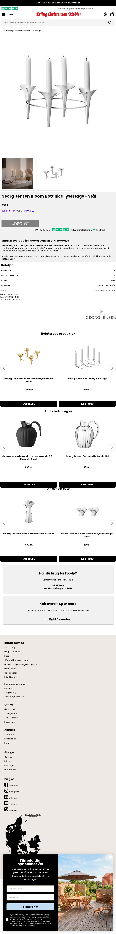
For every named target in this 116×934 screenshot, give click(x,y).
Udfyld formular (58, 619)
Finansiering (10, 668)
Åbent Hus (9, 734)
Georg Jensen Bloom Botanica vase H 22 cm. (28, 533)
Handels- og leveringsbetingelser (21, 664)
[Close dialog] (110, 856)
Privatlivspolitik (11, 677)
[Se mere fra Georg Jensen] (101, 314)
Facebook (13, 785)
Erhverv (8, 688)
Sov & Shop (10, 647)
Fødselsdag (10, 739)
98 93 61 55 (58, 585)
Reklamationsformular (15, 684)
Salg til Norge (10, 692)
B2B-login (9, 765)
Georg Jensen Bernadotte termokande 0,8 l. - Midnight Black (28, 458)
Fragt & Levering (12, 651)
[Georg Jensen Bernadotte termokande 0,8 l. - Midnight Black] (28, 434)
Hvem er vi (9, 709)
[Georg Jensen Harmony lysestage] (87, 356)
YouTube (12, 804)
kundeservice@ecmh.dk (58, 588)
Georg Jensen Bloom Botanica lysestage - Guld (28, 380)
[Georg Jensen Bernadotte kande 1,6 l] (87, 434)
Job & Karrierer (11, 717)
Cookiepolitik (10, 673)
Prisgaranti (9, 722)
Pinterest (12, 810)
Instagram (13, 791)
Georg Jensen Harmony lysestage (87, 378)
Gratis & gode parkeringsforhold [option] (76, 8)
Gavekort (8, 757)
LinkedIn (12, 797)
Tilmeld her (30, 906)
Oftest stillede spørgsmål (16, 660)
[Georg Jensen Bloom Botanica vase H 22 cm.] (28, 512)
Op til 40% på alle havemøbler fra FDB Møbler (58, 2)
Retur (7, 656)
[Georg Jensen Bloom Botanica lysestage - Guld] (28, 356)
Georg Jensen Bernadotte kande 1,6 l (87, 456)
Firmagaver (10, 769)
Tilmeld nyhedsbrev (14, 696)
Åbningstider (10, 713)
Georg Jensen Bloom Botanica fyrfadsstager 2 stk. (87, 535)
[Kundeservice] (105, 14)
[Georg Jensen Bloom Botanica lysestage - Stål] (58, 94)
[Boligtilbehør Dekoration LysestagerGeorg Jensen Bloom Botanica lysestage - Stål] (18, 173)
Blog (6, 743)
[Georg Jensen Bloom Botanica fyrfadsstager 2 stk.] (87, 512)
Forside (5, 30)
